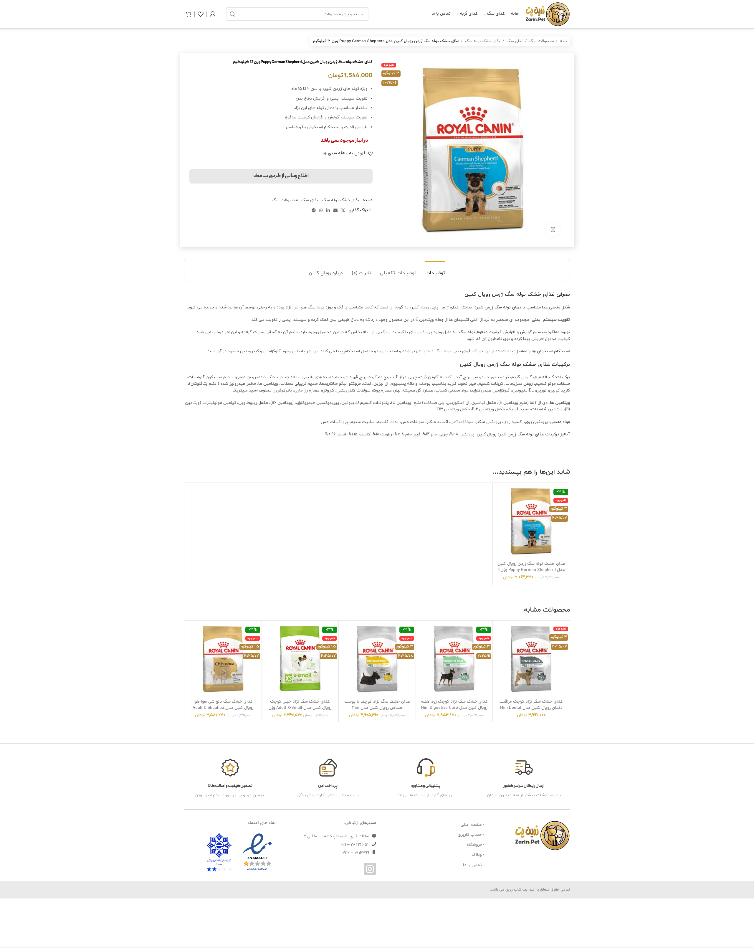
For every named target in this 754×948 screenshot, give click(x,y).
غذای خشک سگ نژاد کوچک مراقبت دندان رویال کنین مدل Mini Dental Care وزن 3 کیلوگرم (531, 707)
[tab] (435, 270)
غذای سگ (514, 41)
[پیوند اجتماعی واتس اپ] (321, 210)
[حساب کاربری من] (213, 14)
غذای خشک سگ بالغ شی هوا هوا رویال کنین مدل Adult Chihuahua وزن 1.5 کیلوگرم (223, 707)
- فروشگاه (476, 845)
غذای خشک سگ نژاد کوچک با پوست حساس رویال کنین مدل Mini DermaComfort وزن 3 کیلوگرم (377, 707)
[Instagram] (370, 869)
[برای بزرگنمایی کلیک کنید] (552, 229)
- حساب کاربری (471, 835)
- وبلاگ (478, 855)
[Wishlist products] (200, 14)
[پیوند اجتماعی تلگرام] (314, 210)
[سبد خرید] (188, 14)
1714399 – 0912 (355, 852)
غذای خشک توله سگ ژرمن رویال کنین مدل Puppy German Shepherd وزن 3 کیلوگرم (531, 570)
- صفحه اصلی (473, 825)
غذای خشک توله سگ (482, 41)
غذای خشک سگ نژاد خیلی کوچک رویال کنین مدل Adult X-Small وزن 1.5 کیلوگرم (300, 707)
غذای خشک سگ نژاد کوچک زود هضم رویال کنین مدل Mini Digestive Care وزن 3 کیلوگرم (454, 707)
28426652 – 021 (355, 844)
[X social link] (343, 210)
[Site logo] (547, 13)
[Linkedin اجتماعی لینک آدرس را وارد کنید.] (328, 210)
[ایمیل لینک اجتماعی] (335, 210)
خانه (563, 41)
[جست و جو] (232, 14)
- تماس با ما (474, 865)
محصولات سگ (541, 41)
